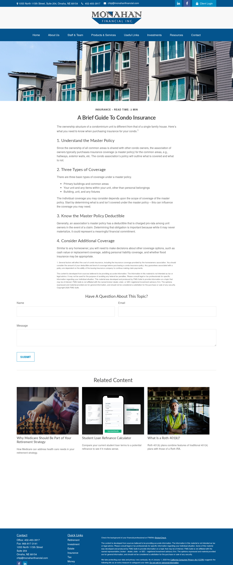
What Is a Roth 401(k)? (164, 438)
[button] (36, 35)
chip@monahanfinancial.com (123, 3)
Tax (69, 557)
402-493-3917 (92, 3)
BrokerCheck (160, 537)
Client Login (206, 3)
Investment (73, 544)
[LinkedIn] (178, 3)
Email (121, 303)
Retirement (73, 540)
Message (22, 325)
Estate (71, 548)
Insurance (73, 552)
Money (71, 561)
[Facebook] (187, 3)
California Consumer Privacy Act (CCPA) (187, 559)
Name (20, 303)
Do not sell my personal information (164, 562)
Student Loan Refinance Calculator (106, 438)
